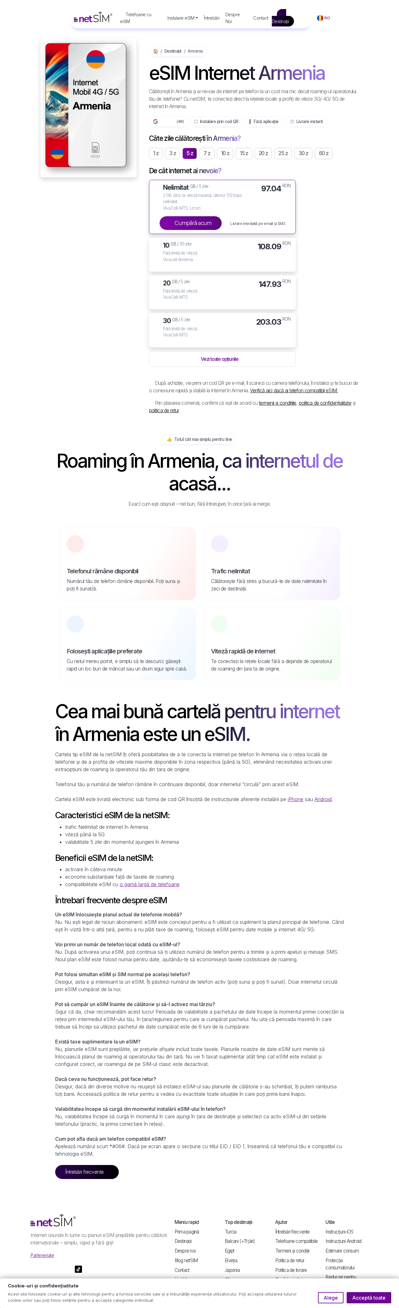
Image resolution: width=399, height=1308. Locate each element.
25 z (283, 153)
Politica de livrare (291, 1270)
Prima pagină (187, 1232)
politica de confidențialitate (325, 403)
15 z (244, 153)
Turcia (231, 1232)
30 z (303, 153)
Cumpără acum (193, 222)
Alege (331, 1298)
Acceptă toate (369, 1298)
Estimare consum (342, 1251)
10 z (225, 153)
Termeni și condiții (292, 1251)
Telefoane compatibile (296, 1241)
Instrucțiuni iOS (339, 1232)
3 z (172, 153)
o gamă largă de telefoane (150, 884)
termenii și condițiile (277, 403)
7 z (207, 153)
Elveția (231, 1260)
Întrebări (211, 18)
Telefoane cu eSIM (135, 18)
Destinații (280, 21)
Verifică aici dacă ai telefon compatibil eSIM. (294, 390)
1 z (155, 153)
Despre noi (185, 1251)
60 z (324, 153)
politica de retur (164, 410)
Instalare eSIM (180, 18)
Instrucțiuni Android (343, 1241)
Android (323, 799)
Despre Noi (232, 18)
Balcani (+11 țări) (240, 1241)
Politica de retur (289, 1260)
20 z (263, 153)
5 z (189, 153)
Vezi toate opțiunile (220, 359)
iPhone (295, 799)
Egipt (229, 1251)
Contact (260, 18)
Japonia (232, 1270)
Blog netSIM (186, 1260)
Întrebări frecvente (85, 1172)
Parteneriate (42, 1255)
